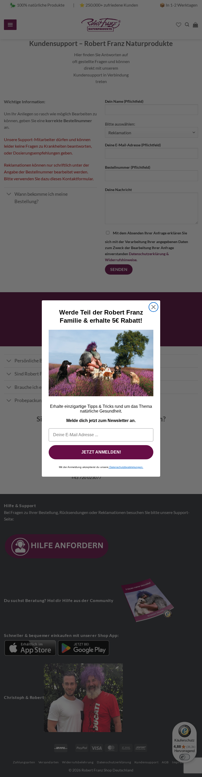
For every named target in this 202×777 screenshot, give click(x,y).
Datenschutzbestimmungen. (126, 467)
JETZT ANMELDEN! (101, 452)
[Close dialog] (153, 307)
